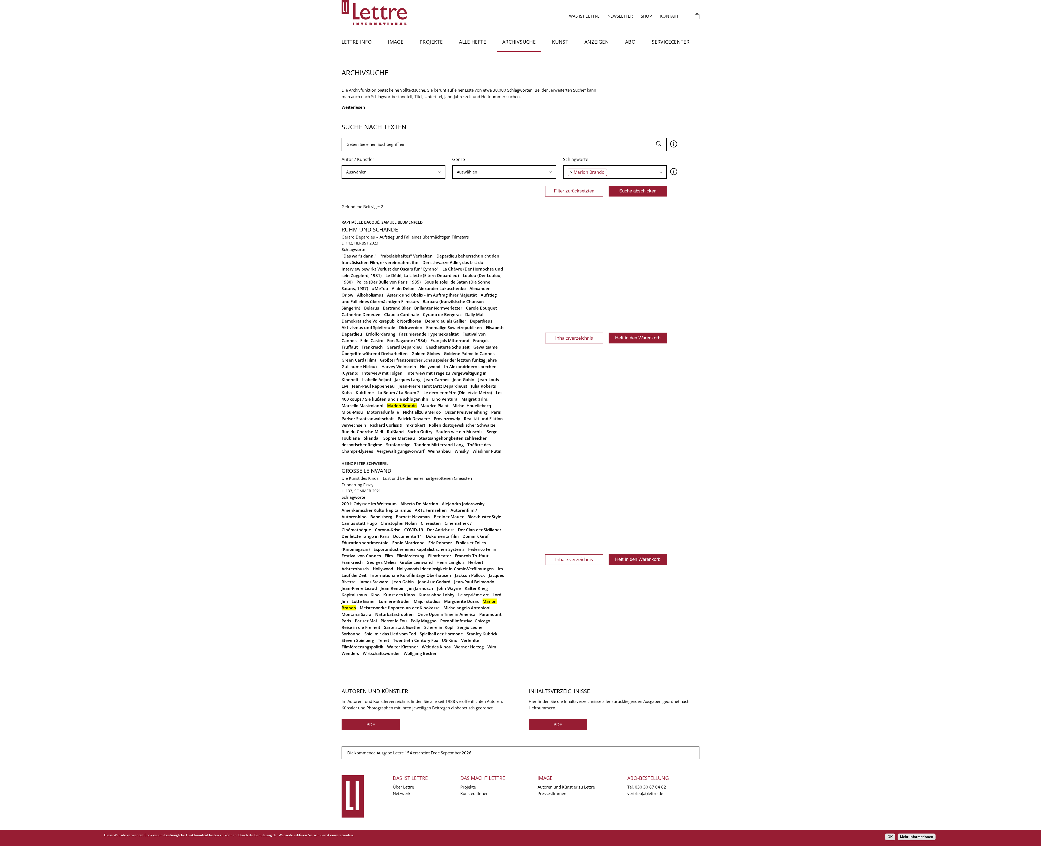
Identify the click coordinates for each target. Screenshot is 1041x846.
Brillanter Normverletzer (438, 308)
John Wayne (449, 588)
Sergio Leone (470, 627)
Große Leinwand (366, 470)
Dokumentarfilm (442, 536)
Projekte (431, 41)
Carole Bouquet (481, 308)
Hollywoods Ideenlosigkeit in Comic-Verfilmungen (445, 568)
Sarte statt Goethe (402, 627)
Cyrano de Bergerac (442, 314)
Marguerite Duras (461, 601)
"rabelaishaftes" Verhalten (406, 256)
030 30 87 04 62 (650, 787)
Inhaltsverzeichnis (574, 338)
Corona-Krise (387, 529)
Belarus (371, 308)
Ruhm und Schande (370, 229)
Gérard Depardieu (404, 347)
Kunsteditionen (474, 793)
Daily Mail (474, 314)
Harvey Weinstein (398, 366)
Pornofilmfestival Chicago (465, 620)
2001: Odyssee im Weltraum (369, 503)
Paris (496, 412)
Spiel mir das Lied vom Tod (390, 633)
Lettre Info (357, 41)
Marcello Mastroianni (362, 405)
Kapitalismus (354, 594)
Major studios (427, 601)
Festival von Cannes (361, 555)
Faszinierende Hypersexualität (429, 334)
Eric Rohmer (440, 542)
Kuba (347, 392)
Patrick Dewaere (414, 418)
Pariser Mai (366, 620)
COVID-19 (413, 529)
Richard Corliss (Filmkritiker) (397, 425)
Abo (630, 41)
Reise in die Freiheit (361, 627)
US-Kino (449, 640)
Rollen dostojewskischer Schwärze (462, 425)
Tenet (383, 640)
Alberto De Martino (419, 503)
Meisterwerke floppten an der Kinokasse (400, 607)
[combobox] (393, 172)
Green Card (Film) (359, 360)
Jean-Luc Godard (434, 581)
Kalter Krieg (476, 588)
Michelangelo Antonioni (467, 607)
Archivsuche (519, 41)
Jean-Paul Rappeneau (373, 386)
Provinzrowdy (447, 418)
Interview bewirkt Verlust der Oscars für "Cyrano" (390, 269)
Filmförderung (410, 555)
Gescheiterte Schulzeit (448, 347)
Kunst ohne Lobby (436, 594)
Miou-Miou (352, 412)
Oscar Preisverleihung (466, 412)
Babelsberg (381, 516)
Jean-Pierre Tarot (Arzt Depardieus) (433, 386)
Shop (646, 16)
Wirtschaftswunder (381, 653)
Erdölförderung (380, 334)
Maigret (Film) (475, 399)
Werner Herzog (469, 646)
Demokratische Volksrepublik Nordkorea (381, 321)
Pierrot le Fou (394, 620)
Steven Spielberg (358, 640)
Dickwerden (410, 327)
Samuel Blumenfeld (402, 222)
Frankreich (372, 347)
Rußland (395, 431)
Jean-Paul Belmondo (474, 581)
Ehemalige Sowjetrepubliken (454, 327)
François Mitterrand (449, 340)
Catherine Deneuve (361, 314)
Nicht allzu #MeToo (422, 412)
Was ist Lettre (584, 16)
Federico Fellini (482, 549)
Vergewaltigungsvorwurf (400, 451)
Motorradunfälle (383, 412)
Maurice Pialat (434, 405)
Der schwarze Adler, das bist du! (453, 262)
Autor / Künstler (358, 159)
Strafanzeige (398, 444)
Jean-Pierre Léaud (359, 588)
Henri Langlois (450, 562)
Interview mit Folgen (382, 373)
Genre (458, 159)
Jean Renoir (392, 588)
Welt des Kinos (436, 646)
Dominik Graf (475, 536)
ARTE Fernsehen (431, 510)
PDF (371, 724)
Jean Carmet (436, 379)
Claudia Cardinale (401, 314)
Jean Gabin (463, 379)
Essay (368, 484)
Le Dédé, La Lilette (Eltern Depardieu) (422, 275)
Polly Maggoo (423, 620)
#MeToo (380, 288)
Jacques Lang (407, 379)
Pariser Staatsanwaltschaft (368, 418)
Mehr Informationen (916, 837)
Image (395, 41)
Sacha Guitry (419, 431)
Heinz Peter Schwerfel (365, 463)
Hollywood (430, 366)
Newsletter (620, 16)
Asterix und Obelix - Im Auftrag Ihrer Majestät (432, 295)
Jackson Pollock (470, 575)
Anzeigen (596, 41)
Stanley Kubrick (482, 633)
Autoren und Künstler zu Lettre (566, 787)
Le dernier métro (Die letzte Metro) (457, 392)
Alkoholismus (370, 295)
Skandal (372, 438)
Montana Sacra (356, 614)
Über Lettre (403, 787)
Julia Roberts (483, 386)
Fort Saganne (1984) (407, 340)
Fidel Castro (371, 340)
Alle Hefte (472, 41)
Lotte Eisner (363, 601)
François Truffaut (472, 555)
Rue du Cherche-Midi (362, 431)
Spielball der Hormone (441, 633)
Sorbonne (351, 633)
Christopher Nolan (399, 523)
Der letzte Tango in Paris (365, 536)
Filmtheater (439, 555)
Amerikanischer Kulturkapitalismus (376, 510)
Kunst (560, 41)
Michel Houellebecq (471, 405)
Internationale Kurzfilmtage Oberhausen (410, 575)
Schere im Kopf (439, 627)
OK (890, 837)
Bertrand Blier (396, 308)
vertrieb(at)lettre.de (645, 793)
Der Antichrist (440, 529)
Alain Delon (403, 288)
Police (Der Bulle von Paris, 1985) (388, 282)
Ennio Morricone (408, 542)
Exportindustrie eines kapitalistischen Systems (419, 549)
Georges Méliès (381, 562)
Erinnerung (352, 484)
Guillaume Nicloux (360, 366)
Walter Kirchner (402, 646)
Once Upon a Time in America (446, 614)
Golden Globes (426, 353)
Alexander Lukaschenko (442, 288)
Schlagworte (575, 159)
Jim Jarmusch (420, 588)
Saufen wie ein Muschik (459, 431)
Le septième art (473, 594)
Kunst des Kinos (399, 594)
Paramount (490, 614)
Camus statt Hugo (359, 523)
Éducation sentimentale (365, 542)
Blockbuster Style (484, 516)
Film (389, 555)
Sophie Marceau (399, 438)
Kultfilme (365, 392)
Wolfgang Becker (420, 653)
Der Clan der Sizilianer (479, 529)
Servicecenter (670, 41)
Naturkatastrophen (394, 614)
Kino (375, 594)
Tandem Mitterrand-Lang (439, 444)
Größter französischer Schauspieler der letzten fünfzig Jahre (438, 360)
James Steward (373, 581)
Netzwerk (401, 793)
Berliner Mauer (449, 516)
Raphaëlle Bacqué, (361, 222)
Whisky (462, 451)
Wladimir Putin (487, 451)
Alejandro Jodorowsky (463, 503)
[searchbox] (393, 172)
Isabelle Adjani (376, 379)
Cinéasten (431, 523)
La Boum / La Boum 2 (399, 392)
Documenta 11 (407, 536)
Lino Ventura (445, 399)
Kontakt (669, 16)
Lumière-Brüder (394, 601)
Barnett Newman (413, 516)
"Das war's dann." (359, 256)
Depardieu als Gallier (445, 321)
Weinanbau (439, 451)
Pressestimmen (552, 793)
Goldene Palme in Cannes (469, 353)
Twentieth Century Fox (415, 640)
